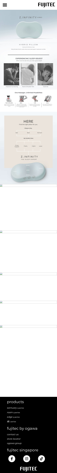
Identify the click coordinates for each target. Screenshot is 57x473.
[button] (4, 4)
